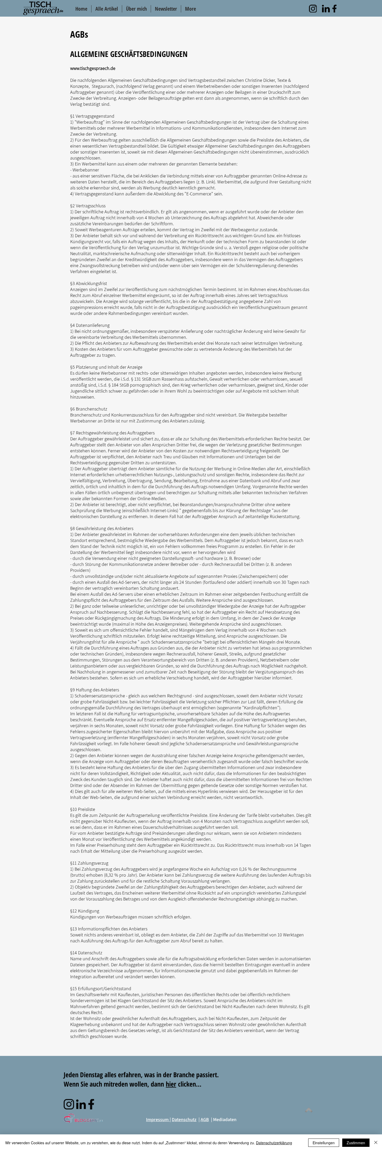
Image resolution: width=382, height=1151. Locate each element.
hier (171, 1084)
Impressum (158, 1119)
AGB (205, 1119)
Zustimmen (356, 1142)
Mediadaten (224, 1119)
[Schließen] (376, 1143)
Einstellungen (324, 1142)
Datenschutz (184, 1119)
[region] (312, 8)
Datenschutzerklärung (274, 1142)
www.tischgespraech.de (92, 68)
